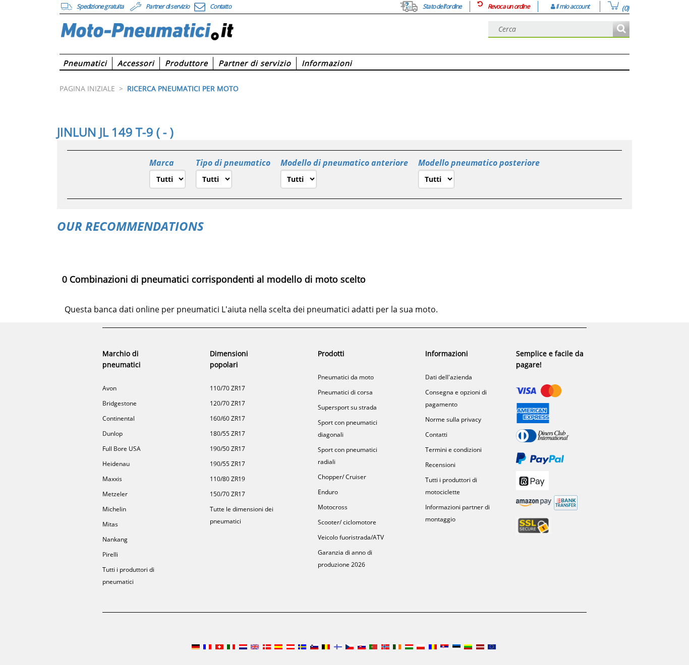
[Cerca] (621, 29)
